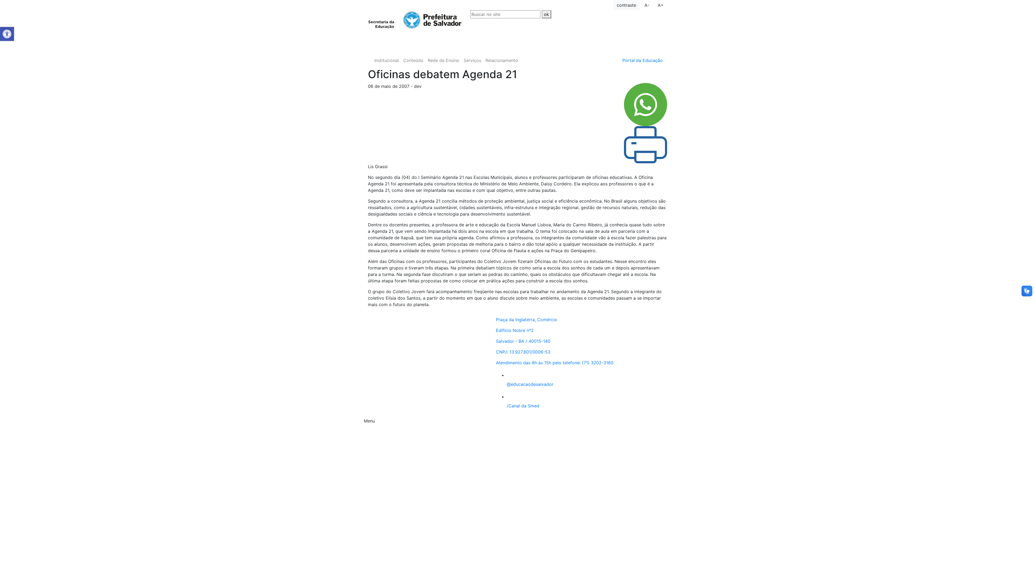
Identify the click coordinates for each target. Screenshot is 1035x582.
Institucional (386, 60)
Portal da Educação (642, 60)
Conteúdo (413, 60)
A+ (661, 5)
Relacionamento (501, 60)
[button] (7, 34)
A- (646, 5)
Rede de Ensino (443, 60)
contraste (626, 5)
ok (546, 14)
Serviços (472, 60)
